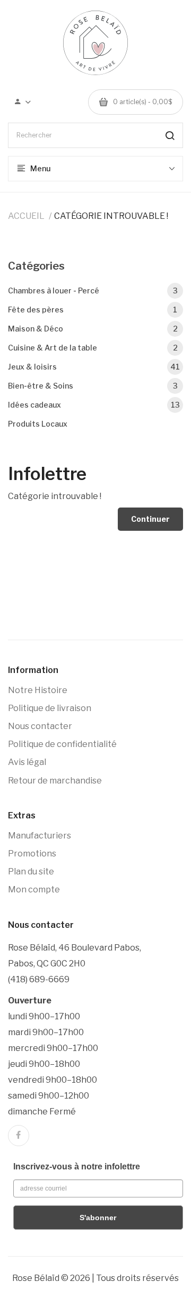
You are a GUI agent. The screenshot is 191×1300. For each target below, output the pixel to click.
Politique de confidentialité (62, 744)
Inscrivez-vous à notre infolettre (76, 1166)
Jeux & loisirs (94, 366)
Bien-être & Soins (93, 385)
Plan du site (31, 871)
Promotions (32, 854)
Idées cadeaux (94, 404)
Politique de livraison (49, 708)
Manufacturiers (39, 836)
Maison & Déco (93, 328)
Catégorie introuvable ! (111, 216)
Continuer (150, 518)
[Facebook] (18, 1135)
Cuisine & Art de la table (93, 347)
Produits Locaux (37, 423)
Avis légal (27, 762)
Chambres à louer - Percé (93, 290)
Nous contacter (40, 726)
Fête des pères (92, 309)
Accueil (26, 216)
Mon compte (34, 889)
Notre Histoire (37, 690)
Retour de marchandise (55, 781)
